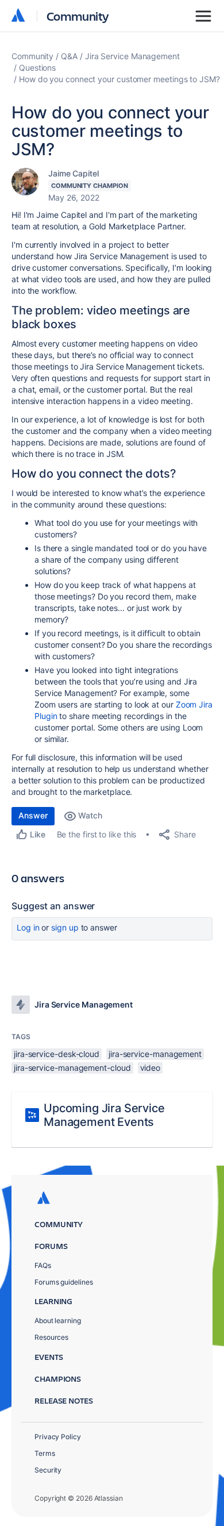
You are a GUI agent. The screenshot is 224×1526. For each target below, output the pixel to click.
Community (78, 15)
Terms (44, 1453)
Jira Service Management (132, 56)
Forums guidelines (63, 1282)
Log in (28, 927)
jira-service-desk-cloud (56, 1054)
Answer (33, 815)
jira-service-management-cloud (72, 1068)
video (150, 1068)
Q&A (69, 56)
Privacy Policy (57, 1436)
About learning (57, 1320)
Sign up (64, 927)
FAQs (42, 1265)
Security (47, 1470)
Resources (51, 1337)
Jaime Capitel (73, 173)
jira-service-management (155, 1054)
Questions (37, 67)
